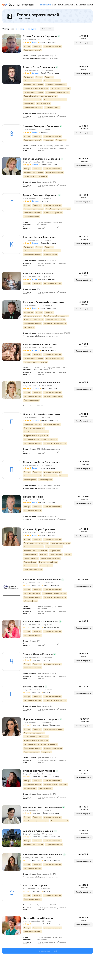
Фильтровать (47, 29)
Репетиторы (45, 4)
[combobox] (27, 28)
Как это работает (66, 4)
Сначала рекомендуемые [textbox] (26, 29)
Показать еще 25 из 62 (47, 951)
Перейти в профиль (83, 43)
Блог (54, 4)
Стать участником (84, 4)
